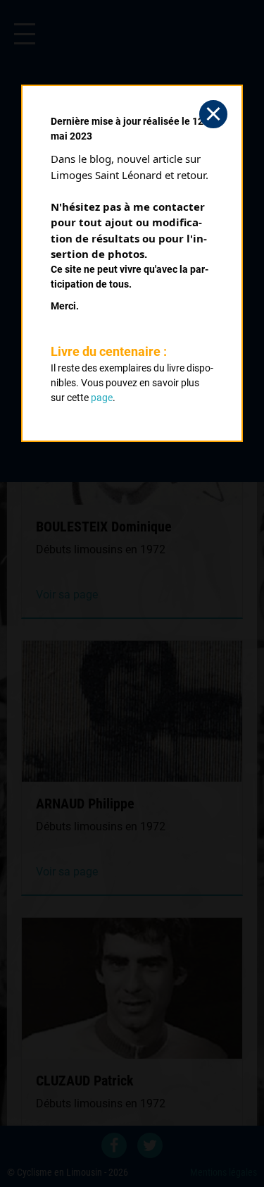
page (102, 397)
